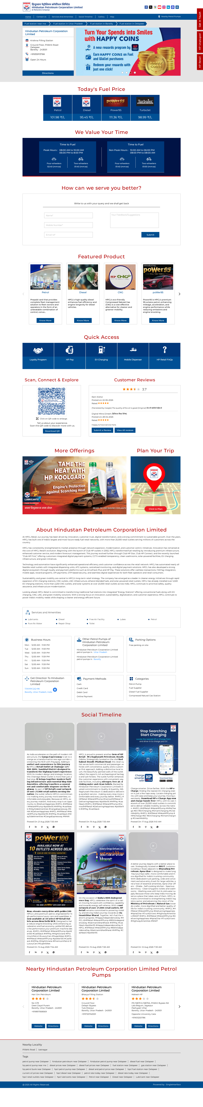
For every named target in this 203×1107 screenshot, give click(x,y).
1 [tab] (122, 72)
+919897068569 (39, 1011)
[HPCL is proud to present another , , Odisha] (101, 737)
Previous (24, 294)
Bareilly (97, 659)
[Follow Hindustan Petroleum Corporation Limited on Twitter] (151, 7)
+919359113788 (37, 54)
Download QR (52, 431)
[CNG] (121, 277)
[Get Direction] (55, 691)
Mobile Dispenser (133, 359)
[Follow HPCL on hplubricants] (177, 7)
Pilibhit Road (29, 1049)
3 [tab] (130, 72)
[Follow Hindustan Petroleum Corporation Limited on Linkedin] (168, 7)
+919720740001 (89, 1014)
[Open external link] (200, 30)
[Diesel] (83, 277)
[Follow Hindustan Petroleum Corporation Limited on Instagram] (164, 7)
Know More (45, 320)
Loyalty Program (38, 359)
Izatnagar (43, 1049)
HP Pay (70, 359)
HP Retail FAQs (165, 359)
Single (173, 1084)
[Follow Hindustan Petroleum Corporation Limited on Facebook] (146, 7)
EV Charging (101, 359)
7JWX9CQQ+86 (32, 688)
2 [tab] (126, 72)
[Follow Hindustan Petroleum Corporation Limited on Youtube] (160, 7)
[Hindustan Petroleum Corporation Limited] (53, 10)
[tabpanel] (128, 52)
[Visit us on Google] (155, 7)
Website (38, 1026)
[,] (49, 870)
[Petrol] (45, 277)
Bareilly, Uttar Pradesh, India (38, 692)
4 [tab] (134, 72)
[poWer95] (158, 277)
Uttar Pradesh (100, 652)
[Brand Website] (173, 7)
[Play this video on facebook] (49, 738)
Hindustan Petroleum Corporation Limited (47, 989)
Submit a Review (102, 430)
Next (179, 294)
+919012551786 (138, 1017)
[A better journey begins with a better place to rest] (153, 846)
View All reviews (125, 430)
